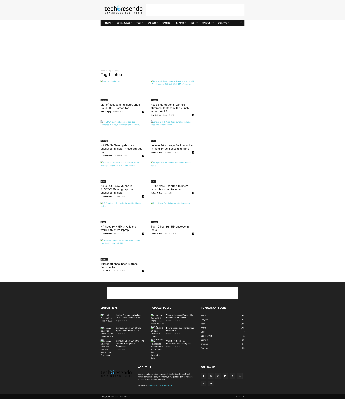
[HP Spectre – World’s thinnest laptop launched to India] (172, 172)
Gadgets (151, 23)
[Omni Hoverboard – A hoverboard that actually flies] (157, 349)
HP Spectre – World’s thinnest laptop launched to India (169, 187)
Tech (138, 23)
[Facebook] (203, 376)
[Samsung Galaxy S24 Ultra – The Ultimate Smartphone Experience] (107, 348)
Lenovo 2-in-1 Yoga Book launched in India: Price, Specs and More (172, 147)
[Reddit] (240, 376)
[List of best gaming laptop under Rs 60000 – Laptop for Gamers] (122, 90)
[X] (203, 383)
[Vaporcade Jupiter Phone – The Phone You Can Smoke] (157, 321)
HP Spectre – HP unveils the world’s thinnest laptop (118, 228)
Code (193, 23)
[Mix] (225, 376)
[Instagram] (210, 376)
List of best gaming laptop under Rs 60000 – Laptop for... (121, 106)
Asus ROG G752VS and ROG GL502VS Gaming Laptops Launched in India (118, 189)
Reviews (180, 23)
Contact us (240, 396)
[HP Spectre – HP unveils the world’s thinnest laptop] (122, 212)
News (108, 23)
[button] (241, 23)
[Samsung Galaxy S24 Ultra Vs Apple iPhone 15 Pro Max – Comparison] (107, 334)
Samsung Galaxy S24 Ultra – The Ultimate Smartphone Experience (130, 343)
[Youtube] (210, 383)
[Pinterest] (232, 376)
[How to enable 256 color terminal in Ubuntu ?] (157, 334)
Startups (207, 23)
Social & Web (123, 23)
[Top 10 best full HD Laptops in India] (172, 212)
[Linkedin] (218, 376)
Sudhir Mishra (106, 156)
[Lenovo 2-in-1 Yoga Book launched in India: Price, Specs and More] (172, 131)
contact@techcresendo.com (161, 385)
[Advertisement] (195, 10)
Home (103, 70)
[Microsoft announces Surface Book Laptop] (122, 250)
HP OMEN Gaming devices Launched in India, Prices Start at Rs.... (121, 149)
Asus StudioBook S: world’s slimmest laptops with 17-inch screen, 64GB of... (170, 108)
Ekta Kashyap (106, 112)
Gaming (166, 23)
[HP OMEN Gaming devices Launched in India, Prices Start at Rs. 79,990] (122, 131)
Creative (222, 23)
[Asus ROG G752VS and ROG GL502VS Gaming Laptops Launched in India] (122, 172)
